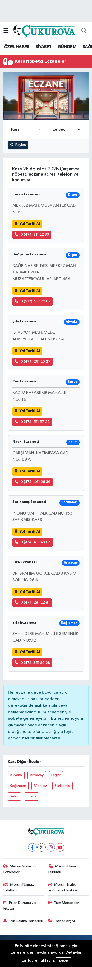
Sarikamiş (62, 786)
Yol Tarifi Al (30, 224)
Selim (14, 796)
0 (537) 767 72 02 (36, 301)
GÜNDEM (66, 47)
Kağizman (18, 786)
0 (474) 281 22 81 (35, 602)
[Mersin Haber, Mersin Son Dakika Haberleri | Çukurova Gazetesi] (43, 31)
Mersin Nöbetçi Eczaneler (19, 869)
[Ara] (84, 31)
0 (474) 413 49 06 (36, 542)
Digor (56, 775)
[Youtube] (60, 847)
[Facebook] (32, 847)
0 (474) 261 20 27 (35, 361)
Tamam (63, 960)
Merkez (40, 786)
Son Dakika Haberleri (26, 921)
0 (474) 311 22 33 (35, 234)
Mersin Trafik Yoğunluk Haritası (62, 887)
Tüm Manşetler (66, 903)
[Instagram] (51, 847)
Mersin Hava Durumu (62, 869)
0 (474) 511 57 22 (35, 422)
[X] (41, 847)
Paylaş (20, 145)
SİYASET (44, 47)
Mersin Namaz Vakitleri (18, 887)
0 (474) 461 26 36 (35, 482)
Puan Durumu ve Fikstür (19, 905)
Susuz (32, 796)
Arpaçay (37, 775)
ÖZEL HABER (16, 47)
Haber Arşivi (65, 921)
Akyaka (16, 775)
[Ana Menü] (5, 31)
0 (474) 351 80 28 (35, 663)
